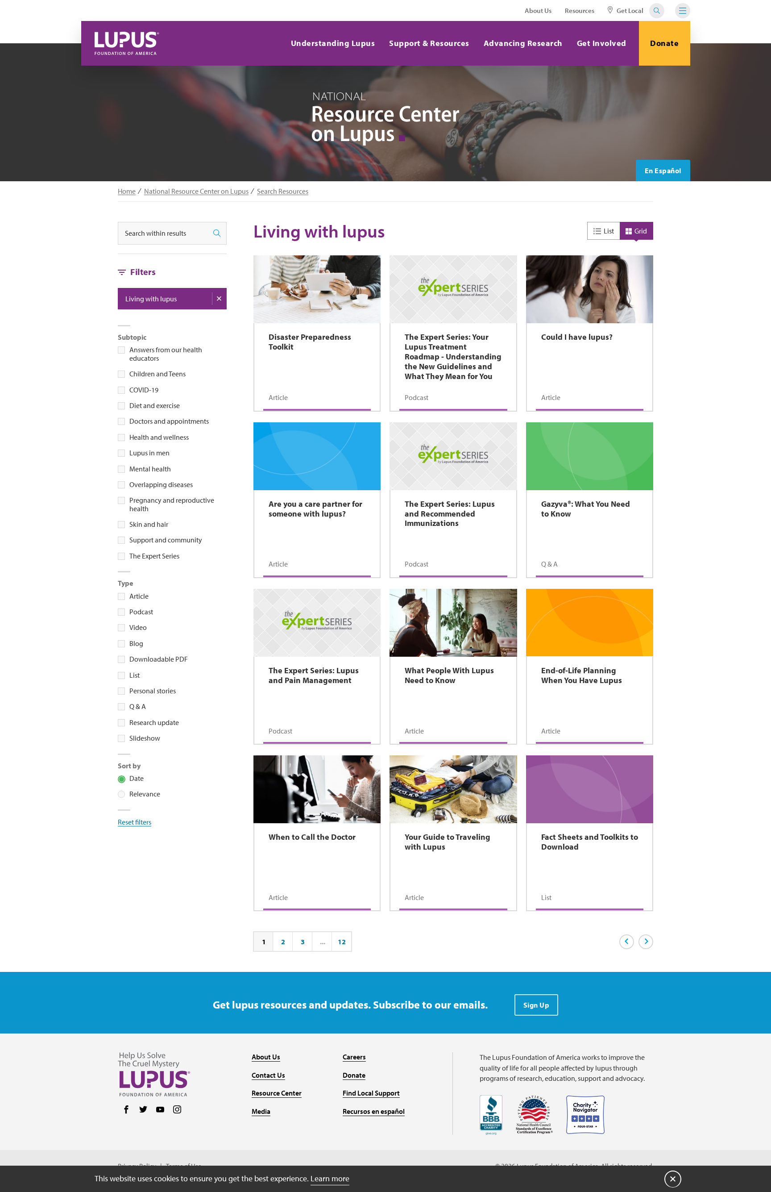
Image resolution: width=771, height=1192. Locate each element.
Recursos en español (374, 1111)
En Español (663, 170)
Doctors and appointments (169, 421)
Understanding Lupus (333, 43)
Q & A (137, 706)
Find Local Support (371, 1092)
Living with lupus (151, 298)
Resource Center (277, 1092)
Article (139, 596)
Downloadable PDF (158, 659)
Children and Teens (157, 374)
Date (136, 778)
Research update (154, 722)
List (134, 675)
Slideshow (144, 738)
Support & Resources (429, 43)
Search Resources (282, 191)
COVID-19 (143, 390)
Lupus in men (149, 453)
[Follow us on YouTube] (160, 1110)
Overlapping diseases (161, 484)
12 (341, 942)
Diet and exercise (154, 405)
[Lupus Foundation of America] (127, 43)
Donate (664, 43)
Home (127, 191)
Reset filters (134, 822)
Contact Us (268, 1075)
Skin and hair (148, 524)
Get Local (629, 10)
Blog (136, 643)
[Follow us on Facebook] (126, 1110)
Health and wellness (159, 437)
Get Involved (601, 43)
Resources (579, 10)
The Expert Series (154, 556)
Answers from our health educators (165, 354)
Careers (354, 1056)
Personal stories (152, 691)
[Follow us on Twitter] (143, 1110)
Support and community (165, 540)
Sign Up (536, 1004)
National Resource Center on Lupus (196, 191)
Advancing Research (523, 43)
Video (138, 627)
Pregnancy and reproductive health (171, 504)
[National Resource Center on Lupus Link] (385, 119)
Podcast (141, 612)
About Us (538, 10)
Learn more (330, 1178)
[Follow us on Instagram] (177, 1110)
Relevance (144, 794)
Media (261, 1111)
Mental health (150, 469)
